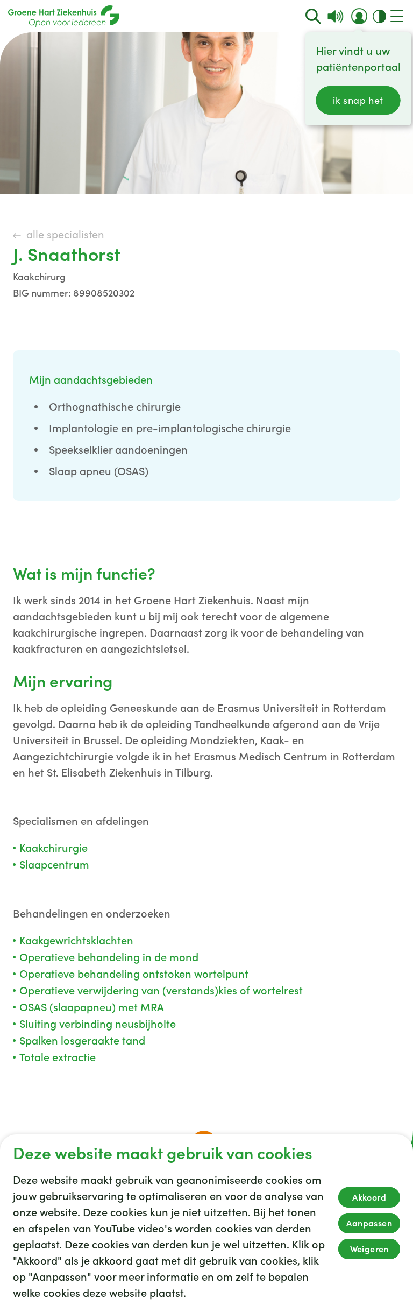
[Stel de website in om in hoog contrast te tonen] (379, 16)
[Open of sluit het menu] (397, 16)
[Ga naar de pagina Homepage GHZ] (64, 16)
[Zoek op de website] (313, 16)
